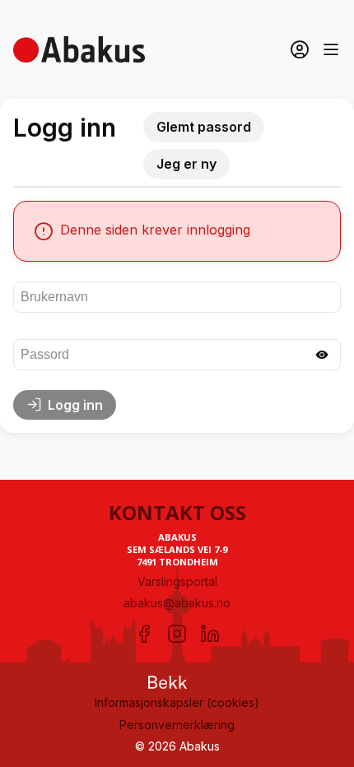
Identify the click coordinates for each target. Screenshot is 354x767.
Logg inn (75, 405)
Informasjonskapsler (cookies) (177, 702)
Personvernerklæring (177, 725)
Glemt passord (203, 127)
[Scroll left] (18, 186)
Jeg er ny (186, 164)
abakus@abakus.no (177, 603)
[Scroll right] (335, 186)
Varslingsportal (177, 581)
